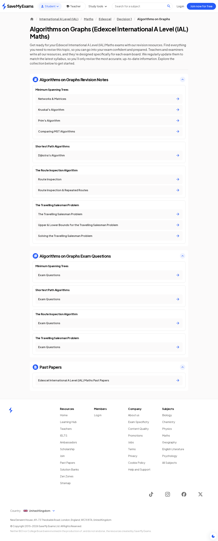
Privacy (132, 456)
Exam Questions (49, 275)
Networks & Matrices (52, 99)
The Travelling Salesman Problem (60, 214)
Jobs (131, 442)
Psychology (169, 456)
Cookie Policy (136, 462)
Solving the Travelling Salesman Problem (65, 236)
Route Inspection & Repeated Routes (63, 190)
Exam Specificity (138, 422)
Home (64, 415)
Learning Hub (68, 422)
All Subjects (169, 462)
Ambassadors (68, 442)
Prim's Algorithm (49, 120)
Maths (88, 19)
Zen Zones (66, 476)
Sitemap (65, 483)
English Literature (173, 449)
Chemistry (168, 422)
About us (133, 415)
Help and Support (139, 469)
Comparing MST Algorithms (56, 131)
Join (62, 456)
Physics (167, 428)
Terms (132, 449)
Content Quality (138, 428)
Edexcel (105, 19)
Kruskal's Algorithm (51, 109)
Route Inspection (49, 179)
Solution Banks (69, 469)
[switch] (213, 536)
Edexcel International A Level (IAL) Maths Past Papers (73, 380)
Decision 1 (124, 19)
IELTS (63, 435)
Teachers (66, 428)
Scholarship (67, 449)
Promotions (135, 435)
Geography (169, 442)
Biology (167, 415)
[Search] (169, 6)
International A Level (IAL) (59, 19)
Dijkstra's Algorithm (51, 155)
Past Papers (67, 462)
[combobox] (142, 6)
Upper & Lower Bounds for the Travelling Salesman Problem (78, 225)
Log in (98, 415)
